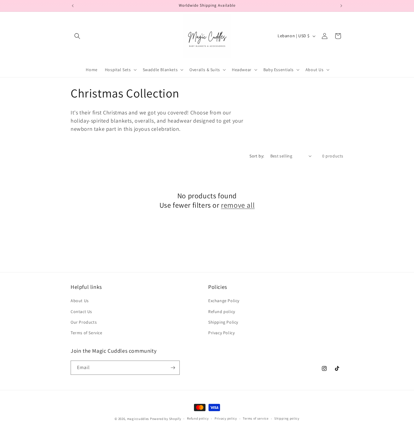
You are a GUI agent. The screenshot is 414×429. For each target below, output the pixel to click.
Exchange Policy (223, 300)
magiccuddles (138, 419)
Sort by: (256, 156)
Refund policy (221, 311)
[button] (77, 36)
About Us (80, 300)
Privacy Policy (221, 332)
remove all (238, 205)
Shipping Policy (223, 322)
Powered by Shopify (165, 419)
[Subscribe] (172, 368)
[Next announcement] (341, 6)
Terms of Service (86, 332)
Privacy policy (226, 418)
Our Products (84, 322)
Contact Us (81, 311)
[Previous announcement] (72, 6)
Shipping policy (286, 418)
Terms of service (255, 418)
